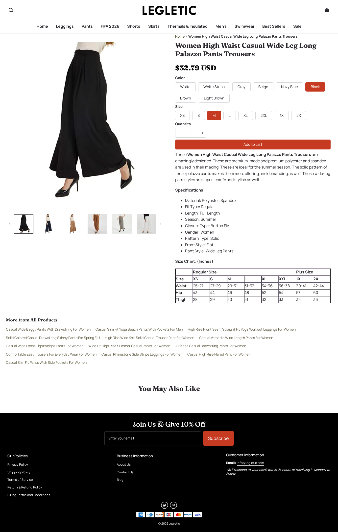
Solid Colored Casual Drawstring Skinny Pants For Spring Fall (53, 337)
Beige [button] (263, 86)
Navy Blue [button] (289, 86)
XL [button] (245, 115)
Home (180, 36)
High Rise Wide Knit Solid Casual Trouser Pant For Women (149, 337)
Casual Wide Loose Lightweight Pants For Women (44, 345)
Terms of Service (20, 480)
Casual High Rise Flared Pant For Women (218, 354)
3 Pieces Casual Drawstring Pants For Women (210, 345)
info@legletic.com (250, 462)
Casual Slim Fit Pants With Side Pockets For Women (46, 362)
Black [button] (315, 86)
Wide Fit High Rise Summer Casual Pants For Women (129, 345)
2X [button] (298, 115)
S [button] (198, 115)
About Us (124, 465)
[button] (10, 10)
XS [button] (182, 115)
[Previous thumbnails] (9, 223)
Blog (120, 480)
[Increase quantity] (202, 133)
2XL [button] (264, 115)
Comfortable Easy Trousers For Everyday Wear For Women (51, 354)
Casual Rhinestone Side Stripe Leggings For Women (141, 354)
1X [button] (282, 115)
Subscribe (218, 438)
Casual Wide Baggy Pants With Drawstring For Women (48, 329)
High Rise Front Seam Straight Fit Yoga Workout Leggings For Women (242, 329)
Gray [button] (241, 86)
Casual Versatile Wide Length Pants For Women (236, 337)
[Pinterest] (173, 507)
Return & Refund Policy (24, 487)
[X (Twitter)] (164, 507)
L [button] (230, 115)
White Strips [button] (214, 86)
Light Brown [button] (214, 98)
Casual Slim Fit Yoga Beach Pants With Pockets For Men (139, 329)
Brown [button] (185, 98)
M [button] (214, 115)
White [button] (185, 86)
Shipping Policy (18, 472)
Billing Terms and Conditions (28, 495)
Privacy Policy (17, 465)
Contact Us (125, 472)
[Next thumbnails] (160, 223)
